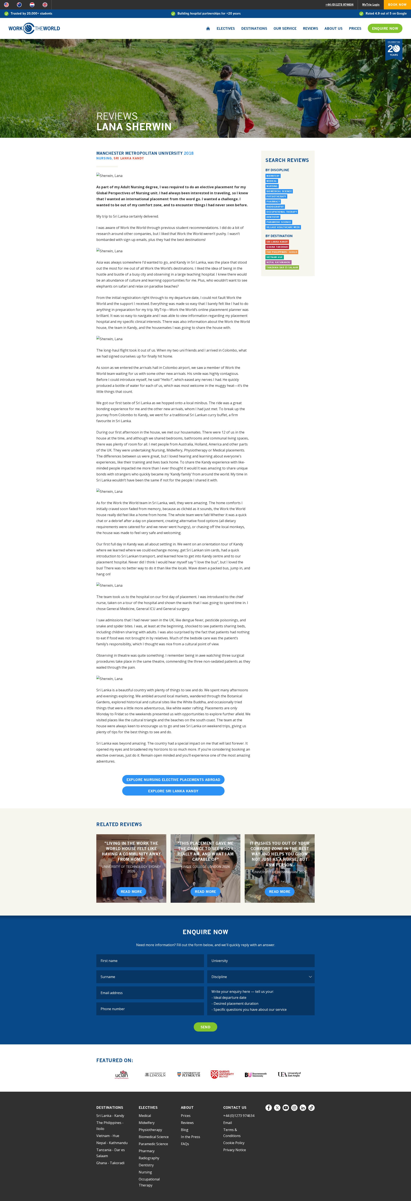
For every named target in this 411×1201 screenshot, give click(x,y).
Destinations (254, 28)
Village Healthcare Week (283, 227)
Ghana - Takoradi (110, 1163)
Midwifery (273, 176)
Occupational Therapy (282, 212)
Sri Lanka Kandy (129, 158)
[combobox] (261, 960)
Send (206, 1027)
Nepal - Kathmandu (112, 1142)
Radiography (275, 206)
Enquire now (385, 28)
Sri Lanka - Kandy (110, 1115)
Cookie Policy (233, 1142)
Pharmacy (273, 201)
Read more (131, 891)
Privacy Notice (234, 1150)
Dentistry (273, 217)
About (187, 1107)
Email (227, 1122)
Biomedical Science (279, 191)
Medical (272, 181)
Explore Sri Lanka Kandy (173, 791)
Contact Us (235, 1107)
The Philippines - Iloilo (282, 252)
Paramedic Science (279, 222)
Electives (226, 28)
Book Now (397, 4)
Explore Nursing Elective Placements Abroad (173, 780)
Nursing (104, 158)
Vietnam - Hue (107, 1135)
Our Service (285, 28)
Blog (184, 1129)
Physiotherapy (276, 196)
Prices (355, 28)
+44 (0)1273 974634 (339, 4)
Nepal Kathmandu (278, 262)
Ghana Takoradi (277, 247)
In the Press (190, 1136)
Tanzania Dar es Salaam (282, 267)
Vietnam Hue (275, 257)
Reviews (310, 28)
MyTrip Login (371, 4)
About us (333, 28)
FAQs (185, 1144)
